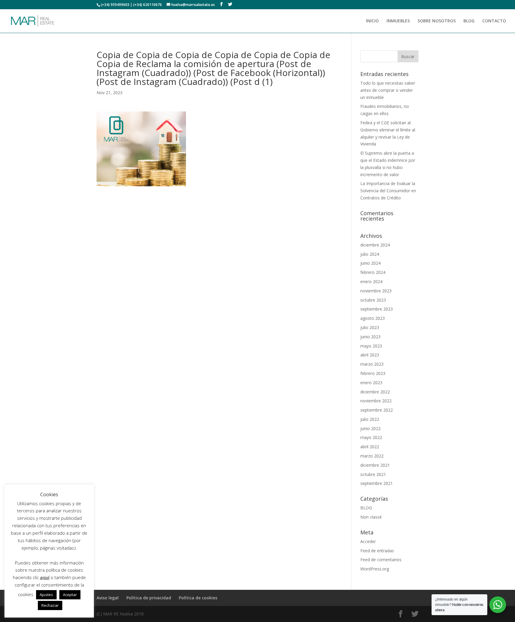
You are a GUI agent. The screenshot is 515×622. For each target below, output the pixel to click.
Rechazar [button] (50, 605)
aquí (44, 577)
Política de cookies (198, 598)
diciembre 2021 (375, 465)
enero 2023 (371, 382)
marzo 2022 (372, 456)
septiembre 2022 (376, 410)
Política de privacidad (148, 598)
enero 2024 (371, 281)
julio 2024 (369, 254)
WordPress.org (374, 569)
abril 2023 (369, 355)
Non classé (371, 517)
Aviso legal (108, 598)
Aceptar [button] (70, 594)
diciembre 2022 (375, 392)
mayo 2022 (371, 437)
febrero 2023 (372, 373)
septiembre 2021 (376, 483)
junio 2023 (370, 336)
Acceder (368, 541)
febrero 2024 (372, 272)
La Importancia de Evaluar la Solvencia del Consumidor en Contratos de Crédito (388, 191)
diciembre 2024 (375, 245)
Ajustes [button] (46, 594)
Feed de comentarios (380, 559)
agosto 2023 (372, 318)
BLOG (468, 21)
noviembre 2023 (376, 291)
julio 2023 (369, 327)
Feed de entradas (377, 550)
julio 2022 (369, 419)
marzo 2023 (372, 364)
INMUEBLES (398, 21)
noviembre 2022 (376, 401)
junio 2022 (370, 428)
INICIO (372, 21)
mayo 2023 (371, 346)
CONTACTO (494, 21)
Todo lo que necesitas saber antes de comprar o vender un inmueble (387, 90)
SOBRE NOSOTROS (437, 21)
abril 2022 (369, 446)
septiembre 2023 (376, 309)
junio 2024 (370, 263)
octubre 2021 (373, 474)
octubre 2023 (373, 300)
